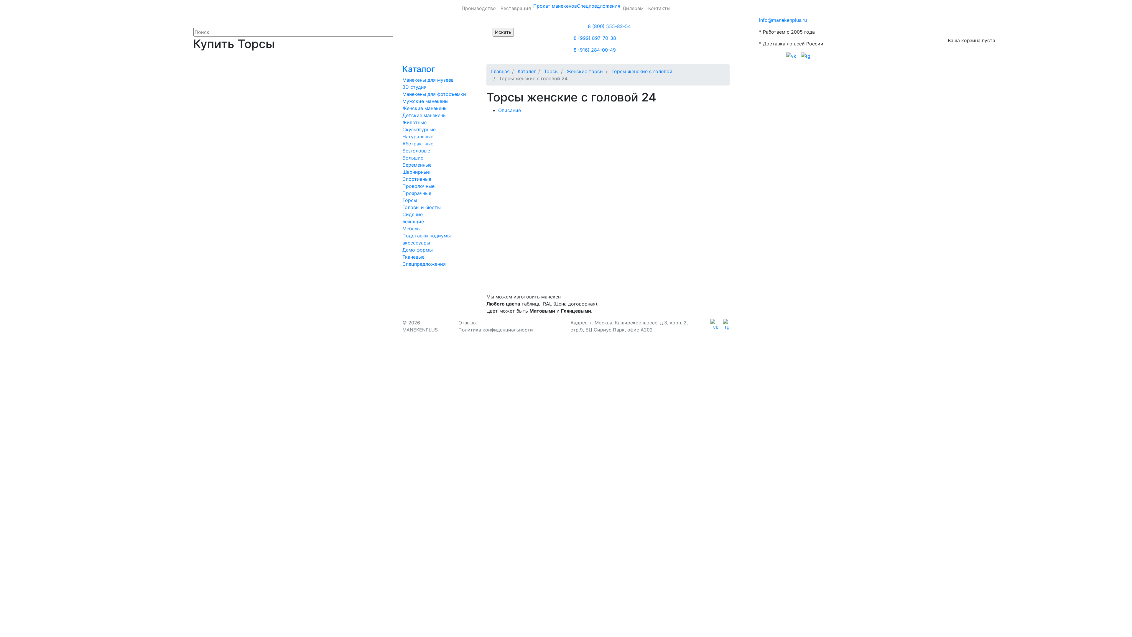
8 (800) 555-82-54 (609, 26)
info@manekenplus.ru (783, 20)
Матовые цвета (653, 146)
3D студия (414, 87)
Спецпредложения (598, 6)
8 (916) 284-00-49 (595, 50)
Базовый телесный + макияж (525, 155)
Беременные (417, 165)
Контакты (659, 8)
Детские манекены (424, 115)
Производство (479, 8)
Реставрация (516, 8)
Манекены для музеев (428, 80)
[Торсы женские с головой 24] (523, 122)
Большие (412, 158)
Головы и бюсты (421, 207)
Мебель (411, 229)
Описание (509, 110)
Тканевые (413, 257)
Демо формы (417, 250)
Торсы (409, 200)
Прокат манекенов (555, 6)
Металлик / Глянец (606, 146)
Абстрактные (417, 144)
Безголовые (416, 151)
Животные (414, 122)
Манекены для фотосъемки (434, 94)
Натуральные (417, 136)
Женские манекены (424, 108)
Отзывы (467, 323)
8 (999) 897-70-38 (595, 38)
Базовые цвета (560, 146)
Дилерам (633, 8)
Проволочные (418, 186)
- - (513, 146)
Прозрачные (416, 193)
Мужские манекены (425, 101)
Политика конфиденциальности (495, 330)
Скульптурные (419, 129)
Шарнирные (416, 172)
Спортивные (416, 179)
